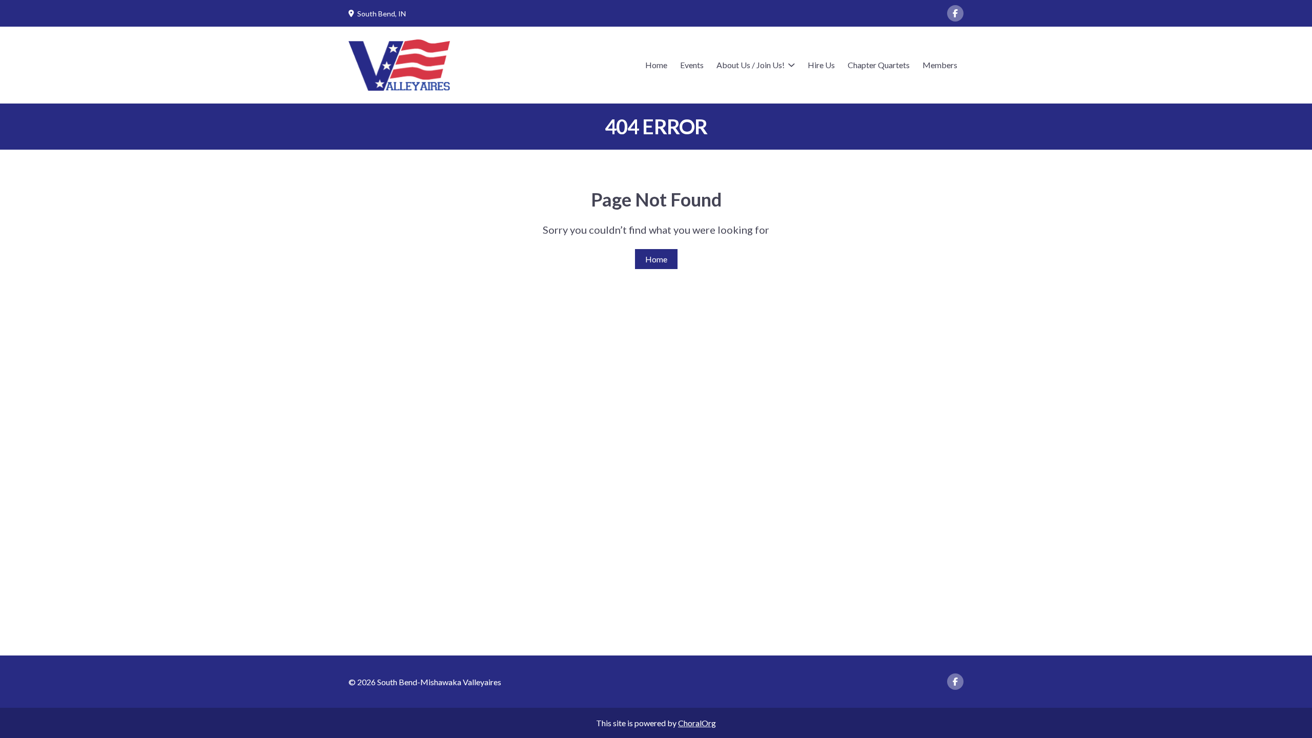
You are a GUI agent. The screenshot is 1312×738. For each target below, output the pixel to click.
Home (656, 65)
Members (939, 65)
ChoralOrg (697, 723)
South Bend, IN (381, 13)
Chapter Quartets (879, 65)
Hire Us (821, 65)
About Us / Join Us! (750, 65)
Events (692, 65)
